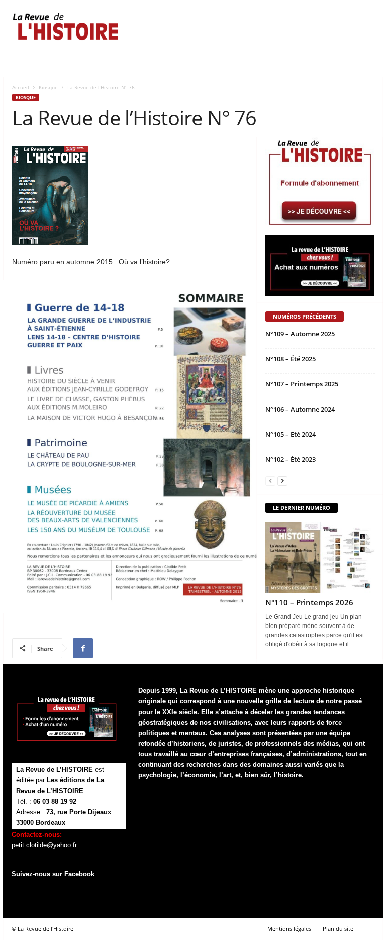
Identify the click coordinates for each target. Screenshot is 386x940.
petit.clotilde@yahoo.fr (44, 845)
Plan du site (338, 928)
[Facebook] (83, 648)
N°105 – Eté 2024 (290, 434)
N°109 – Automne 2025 (300, 333)
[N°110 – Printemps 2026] (320, 557)
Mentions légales (289, 928)
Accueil (20, 87)
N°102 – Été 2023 (290, 459)
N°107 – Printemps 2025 (301, 383)
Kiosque (48, 87)
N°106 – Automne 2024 (300, 409)
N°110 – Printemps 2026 (309, 602)
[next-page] (282, 481)
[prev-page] (270, 481)
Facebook (79, 874)
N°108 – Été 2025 (290, 358)
